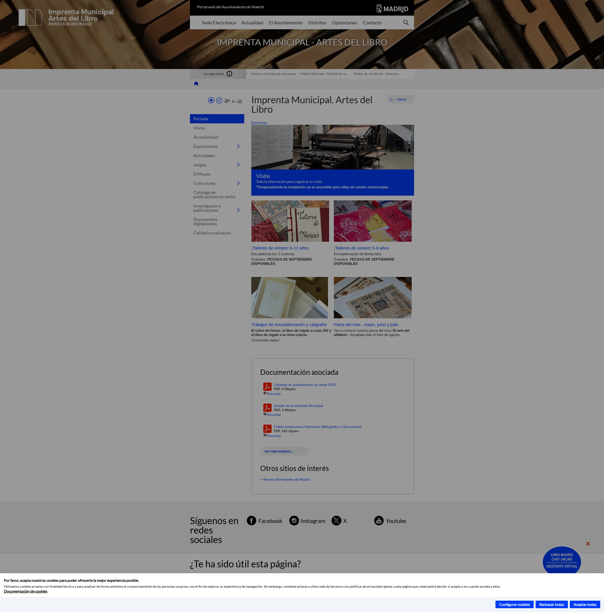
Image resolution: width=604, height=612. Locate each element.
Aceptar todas (585, 604)
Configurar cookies (514, 604)
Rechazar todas (551, 604)
